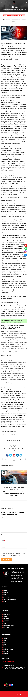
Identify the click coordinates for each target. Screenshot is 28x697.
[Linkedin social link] (17, 455)
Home (3, 9)
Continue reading (14, 498)
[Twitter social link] (10, 455)
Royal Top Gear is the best (8, 388)
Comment (4, 517)
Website (3, 547)
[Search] (26, 2)
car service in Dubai (14, 443)
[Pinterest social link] (14, 455)
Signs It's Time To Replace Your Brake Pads (16, 9)
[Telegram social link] (20, 455)
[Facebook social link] (7, 455)
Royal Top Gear (14, 446)
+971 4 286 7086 (8, 661)
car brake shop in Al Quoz (13, 440)
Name (3, 534)
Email (3, 540)
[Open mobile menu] (1, 2)
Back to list (14, 459)
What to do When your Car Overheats (14, 488)
